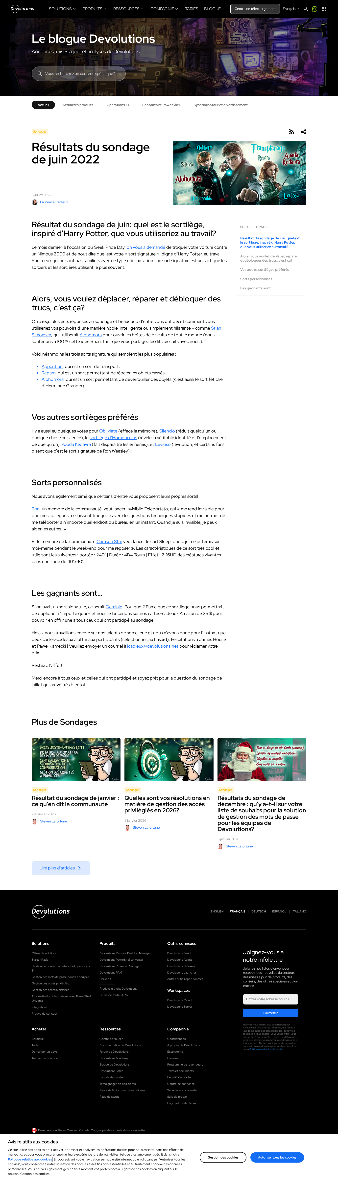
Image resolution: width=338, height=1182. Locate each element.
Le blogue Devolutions (93, 39)
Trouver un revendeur (46, 1058)
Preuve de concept (44, 1014)
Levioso (163, 444)
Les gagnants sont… (256, 288)
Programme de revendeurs (185, 1065)
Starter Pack (40, 960)
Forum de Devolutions (113, 1052)
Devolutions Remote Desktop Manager (125, 953)
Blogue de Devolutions (114, 1065)
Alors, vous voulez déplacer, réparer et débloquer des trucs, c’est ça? (269, 258)
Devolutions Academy (113, 1058)
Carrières (173, 1058)
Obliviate (108, 431)
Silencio (167, 431)
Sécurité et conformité (182, 1090)
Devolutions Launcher (181, 973)
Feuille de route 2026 (113, 995)
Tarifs (35, 1045)
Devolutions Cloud (179, 1000)
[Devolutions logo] (51, 912)
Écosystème (175, 1052)
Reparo (48, 373)
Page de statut (109, 1097)
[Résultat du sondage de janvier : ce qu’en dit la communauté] (76, 759)
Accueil (43, 105)
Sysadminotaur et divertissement (221, 105)
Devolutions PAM (110, 973)
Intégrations (39, 1007)
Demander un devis (44, 1052)
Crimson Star (109, 541)
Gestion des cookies (223, 1157)
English (217, 911)
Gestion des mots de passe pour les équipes (60, 977)
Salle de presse (177, 1097)
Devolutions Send (179, 953)
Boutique (38, 1039)
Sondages (40, 132)
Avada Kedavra (76, 444)
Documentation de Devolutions (120, 1045)
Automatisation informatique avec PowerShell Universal (61, 998)
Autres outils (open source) (185, 979)
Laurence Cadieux (54, 202)
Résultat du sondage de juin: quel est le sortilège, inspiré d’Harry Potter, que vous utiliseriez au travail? (270, 242)
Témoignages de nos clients (117, 1084)
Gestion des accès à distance (50, 990)
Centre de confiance (181, 1084)
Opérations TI (118, 105)
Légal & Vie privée (179, 1077)
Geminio (114, 607)
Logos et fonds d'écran (182, 1103)
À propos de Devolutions (183, 1045)
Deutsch (258, 911)
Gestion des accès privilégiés (50, 983)
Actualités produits (77, 105)
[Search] (305, 9)
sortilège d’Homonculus (113, 437)
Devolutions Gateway (181, 966)
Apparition (52, 366)
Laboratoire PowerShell (161, 105)
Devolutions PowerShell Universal (121, 960)
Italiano (299, 911)
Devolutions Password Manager (120, 966)
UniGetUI (105, 979)
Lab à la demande (111, 1077)
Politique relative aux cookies (30, 1159)
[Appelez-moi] (314, 9)
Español (279, 911)
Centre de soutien (111, 1039)
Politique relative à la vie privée (266, 1049)
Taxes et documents (180, 1071)
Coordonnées (176, 1039)
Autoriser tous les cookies (277, 1157)
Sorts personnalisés (256, 279)
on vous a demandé (146, 247)
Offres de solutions (44, 953)
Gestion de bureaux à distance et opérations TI (61, 968)
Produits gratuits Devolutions (118, 989)
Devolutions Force (111, 1071)
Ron (36, 509)
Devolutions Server (179, 1007)
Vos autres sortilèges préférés (264, 270)
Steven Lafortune (53, 821)
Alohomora (91, 335)
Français (237, 911)
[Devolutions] (22, 9)
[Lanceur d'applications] (323, 9)
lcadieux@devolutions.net (152, 646)
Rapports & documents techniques (122, 1090)
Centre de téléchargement (255, 8)
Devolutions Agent (179, 960)
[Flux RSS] (291, 132)
